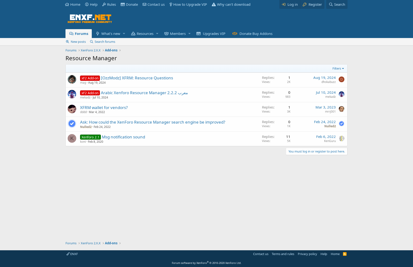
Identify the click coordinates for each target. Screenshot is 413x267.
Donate (132, 4)
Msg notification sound (123, 137)
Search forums (105, 41)
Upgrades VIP (214, 33)
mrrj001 (330, 111)
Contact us (156, 4)
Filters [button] (336, 68)
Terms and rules (283, 254)
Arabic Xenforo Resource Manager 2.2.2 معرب (144, 92)
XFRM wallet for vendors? (104, 107)
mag (83, 83)
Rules (111, 4)
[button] (123, 33)
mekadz (85, 97)
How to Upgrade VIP (190, 4)
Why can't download (233, 4)
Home (75, 4)
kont (83, 142)
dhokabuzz (328, 82)
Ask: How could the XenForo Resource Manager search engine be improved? (152, 122)
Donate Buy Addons (255, 33)
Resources (145, 33)
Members (178, 33)
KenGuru (330, 141)
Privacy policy (307, 254)
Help (94, 4)
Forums (81, 33)
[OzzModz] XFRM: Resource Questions (137, 78)
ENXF (74, 254)
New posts (78, 41)
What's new (110, 33)
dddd (83, 112)
